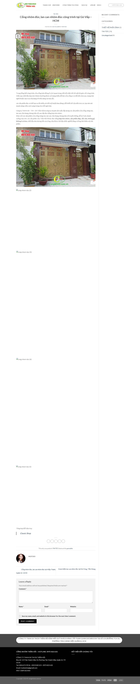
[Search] (40, 5)
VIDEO (99, 5)
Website (73, 606)
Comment (22, 589)
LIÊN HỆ (92, 5)
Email (46, 606)
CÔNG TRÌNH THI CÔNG (71, 5)
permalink (70, 548)
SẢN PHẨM (56, 5)
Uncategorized (107, 35)
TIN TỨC (55, 14)
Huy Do (64, 26)
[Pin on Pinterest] (59, 541)
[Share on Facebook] (48, 541)
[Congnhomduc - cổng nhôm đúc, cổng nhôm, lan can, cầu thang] (26, 5)
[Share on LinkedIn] (63, 541)
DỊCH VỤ (84, 5)
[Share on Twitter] (52, 541)
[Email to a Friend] (56, 541)
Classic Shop (25, 533)
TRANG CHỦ (47, 5)
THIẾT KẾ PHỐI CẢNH (110, 27)
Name (21, 606)
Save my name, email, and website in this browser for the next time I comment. (49, 616)
